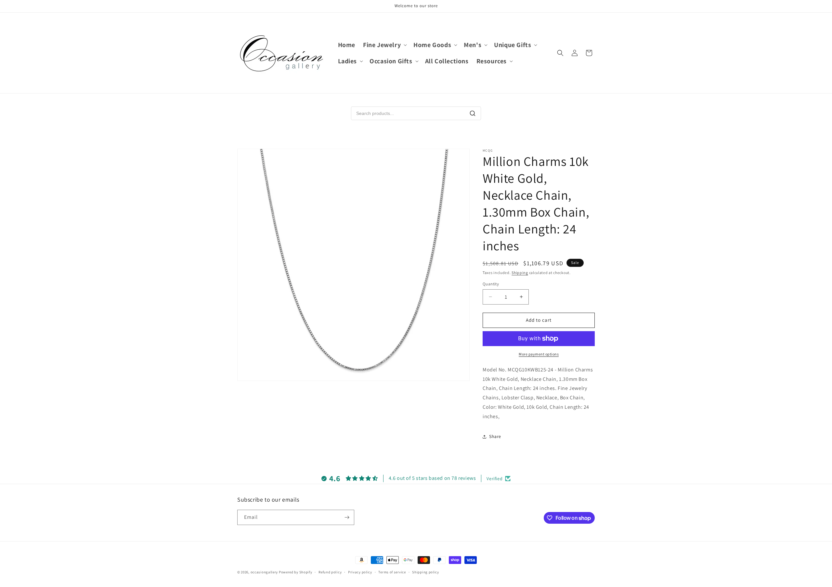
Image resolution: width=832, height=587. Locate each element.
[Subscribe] (347, 517)
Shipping (520, 272)
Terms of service (392, 572)
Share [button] (495, 436)
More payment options (539, 354)
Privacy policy (360, 572)
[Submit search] (472, 113)
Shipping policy (425, 572)
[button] (384, 45)
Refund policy (330, 572)
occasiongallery (264, 572)
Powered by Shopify (295, 572)
